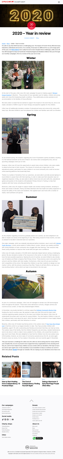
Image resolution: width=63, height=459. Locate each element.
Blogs (33, 428)
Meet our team (35, 430)
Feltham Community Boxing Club (46, 310)
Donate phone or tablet (37, 413)
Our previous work (6, 411)
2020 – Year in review (31, 33)
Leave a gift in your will (37, 420)
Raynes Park (4, 428)
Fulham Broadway (6, 430)
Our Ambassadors (36, 431)
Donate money (35, 416)
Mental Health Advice (6, 413)
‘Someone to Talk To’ (6, 407)
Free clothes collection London (38, 407)
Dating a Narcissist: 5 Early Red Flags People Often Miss (50, 384)
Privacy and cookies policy (44, 453)
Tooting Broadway (5, 426)
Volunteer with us (5, 431)
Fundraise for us (35, 418)
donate (15, 349)
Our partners (35, 433)
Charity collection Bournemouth (39, 409)
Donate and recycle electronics (38, 411)
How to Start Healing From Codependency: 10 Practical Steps (11, 384)
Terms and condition (34, 453)
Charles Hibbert (29, 38)
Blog (37, 38)
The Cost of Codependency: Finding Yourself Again (31, 384)
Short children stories (6, 437)
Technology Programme (7, 409)
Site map (53, 453)
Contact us (34, 435)
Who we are (34, 426)
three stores (15, 49)
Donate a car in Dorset (37, 415)
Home (3, 43)
